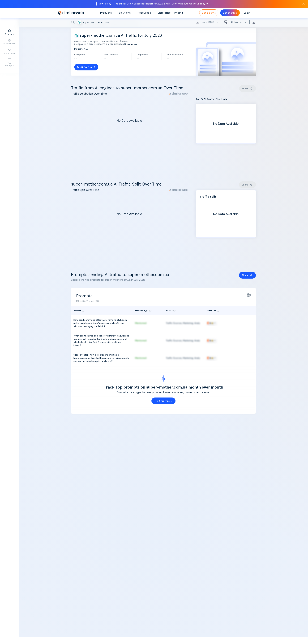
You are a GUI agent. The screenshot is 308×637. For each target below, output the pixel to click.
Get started (230, 12)
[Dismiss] (303, 4)
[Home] (71, 13)
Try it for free (85, 67)
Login (247, 12)
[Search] (163, 22)
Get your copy (197, 3)
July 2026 (208, 22)
